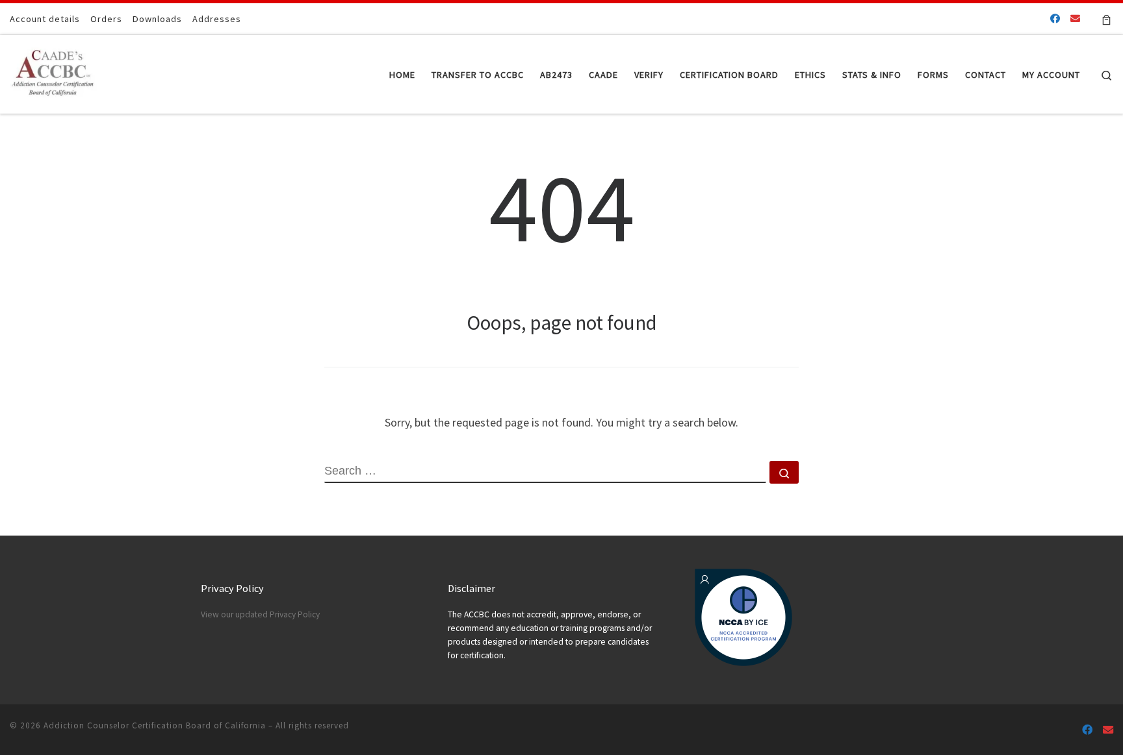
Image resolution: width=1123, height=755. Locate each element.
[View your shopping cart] (1106, 18)
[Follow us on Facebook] (1055, 18)
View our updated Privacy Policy (260, 614)
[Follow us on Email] (1075, 18)
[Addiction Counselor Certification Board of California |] (55, 71)
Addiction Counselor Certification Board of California (155, 725)
